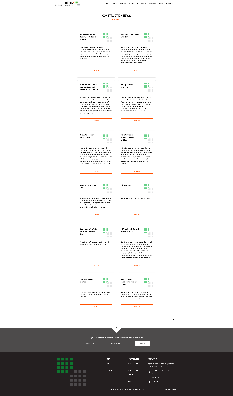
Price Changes (141, 4)
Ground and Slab (132, 374)
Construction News (112, 367)
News (161, 4)
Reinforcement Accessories (135, 378)
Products (123, 4)
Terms (108, 374)
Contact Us (169, 4)
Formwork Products (133, 370)
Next (174, 320)
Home (106, 4)
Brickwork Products (133, 363)
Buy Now (131, 4)
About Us (114, 4)
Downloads (152, 4)
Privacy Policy (128, 389)
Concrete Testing (132, 367)
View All (129, 381)
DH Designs (173, 389)
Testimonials (110, 370)
